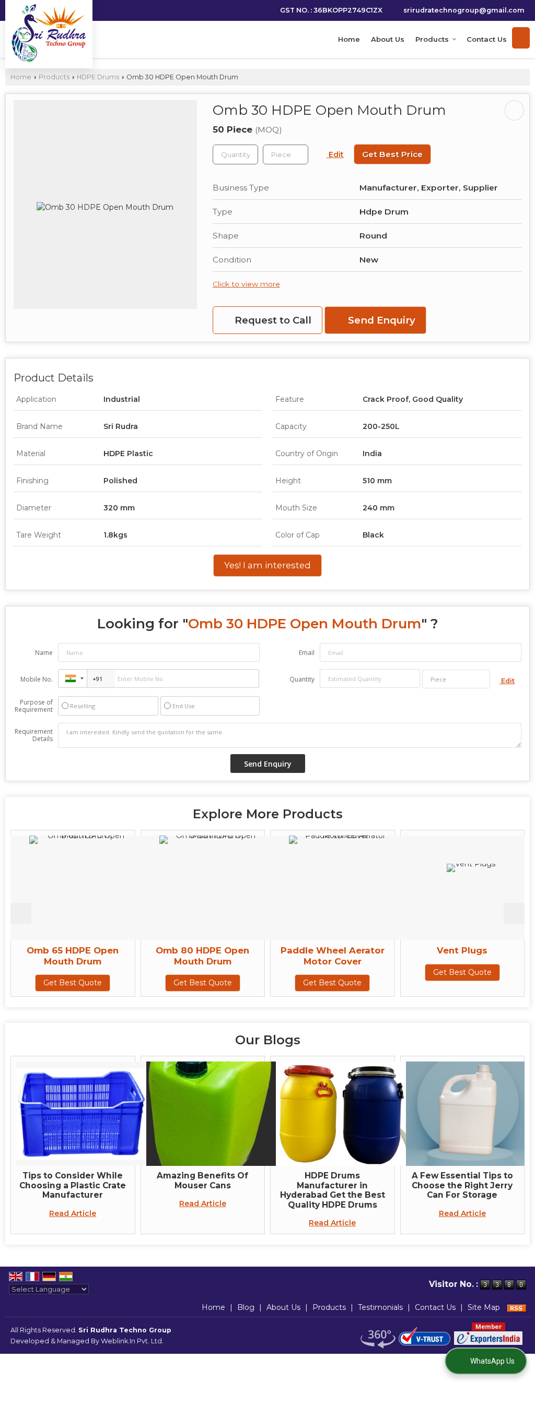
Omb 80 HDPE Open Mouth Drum (128, 955)
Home (349, 39)
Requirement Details (34, 735)
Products (432, 39)
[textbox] (285, 154)
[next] (514, 913)
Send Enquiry (380, 320)
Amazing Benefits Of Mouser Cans (202, 1180)
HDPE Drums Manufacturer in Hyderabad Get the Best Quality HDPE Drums (332, 1190)
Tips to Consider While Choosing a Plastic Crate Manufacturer (72, 1185)
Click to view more (246, 284)
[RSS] (516, 1307)
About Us (387, 39)
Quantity (302, 679)
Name (44, 652)
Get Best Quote (128, 982)
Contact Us (487, 39)
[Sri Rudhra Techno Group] (48, 33)
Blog (245, 1307)
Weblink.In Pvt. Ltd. (132, 1341)
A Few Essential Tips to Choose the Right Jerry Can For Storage (462, 1185)
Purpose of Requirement (34, 706)
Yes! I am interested (267, 565)
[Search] (521, 38)
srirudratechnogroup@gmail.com (464, 10)
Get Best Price (392, 154)
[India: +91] (72, 678)
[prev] (20, 913)
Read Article (72, 1213)
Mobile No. (36, 679)
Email (307, 652)
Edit (335, 154)
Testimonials (380, 1307)
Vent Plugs (387, 950)
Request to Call (271, 320)
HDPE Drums (98, 77)
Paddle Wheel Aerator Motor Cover (258, 955)
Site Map (484, 1307)
